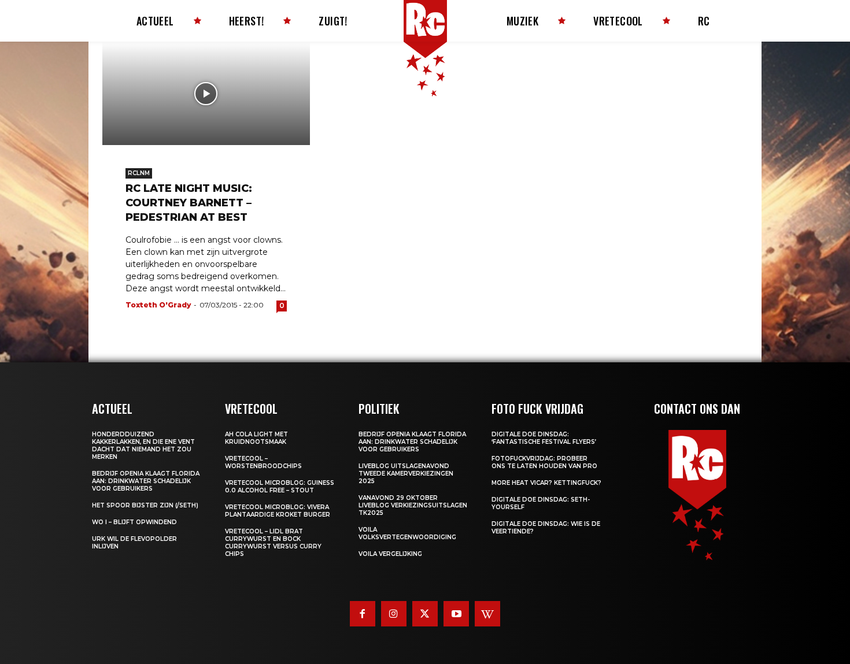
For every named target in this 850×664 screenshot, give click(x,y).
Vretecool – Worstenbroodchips (263, 462)
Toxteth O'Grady (158, 305)
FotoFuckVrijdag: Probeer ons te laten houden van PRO (544, 462)
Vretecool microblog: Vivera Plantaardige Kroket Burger (277, 510)
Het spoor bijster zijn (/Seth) (145, 505)
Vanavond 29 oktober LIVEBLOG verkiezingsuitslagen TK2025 (413, 505)
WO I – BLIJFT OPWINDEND (134, 522)
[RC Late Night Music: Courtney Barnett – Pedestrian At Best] (206, 93)
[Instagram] (393, 613)
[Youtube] (456, 613)
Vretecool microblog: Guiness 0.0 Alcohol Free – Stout (279, 486)
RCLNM (139, 173)
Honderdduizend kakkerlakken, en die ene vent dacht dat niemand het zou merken (143, 446)
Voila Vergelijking (390, 554)
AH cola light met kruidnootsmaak (256, 438)
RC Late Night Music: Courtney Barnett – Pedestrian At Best (188, 203)
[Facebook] (362, 613)
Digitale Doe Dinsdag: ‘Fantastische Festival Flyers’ (543, 438)
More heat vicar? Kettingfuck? (546, 483)
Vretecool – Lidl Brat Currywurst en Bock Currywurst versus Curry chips (273, 543)
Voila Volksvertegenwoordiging (407, 533)
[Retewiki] (487, 613)
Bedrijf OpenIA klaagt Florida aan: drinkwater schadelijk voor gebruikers (145, 481)
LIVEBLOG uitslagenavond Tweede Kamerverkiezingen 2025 (406, 473)
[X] (425, 613)
